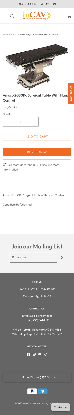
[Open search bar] (13, 16)
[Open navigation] (5, 16)
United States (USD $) (36, 377)
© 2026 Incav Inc (23, 403)
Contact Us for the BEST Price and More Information (31, 167)
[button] (37, 67)
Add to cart (37, 136)
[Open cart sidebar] (69, 16)
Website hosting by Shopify (46, 403)
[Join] (62, 258)
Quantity (8, 114)
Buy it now (37, 152)
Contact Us (70, 93)
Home (5, 34)
